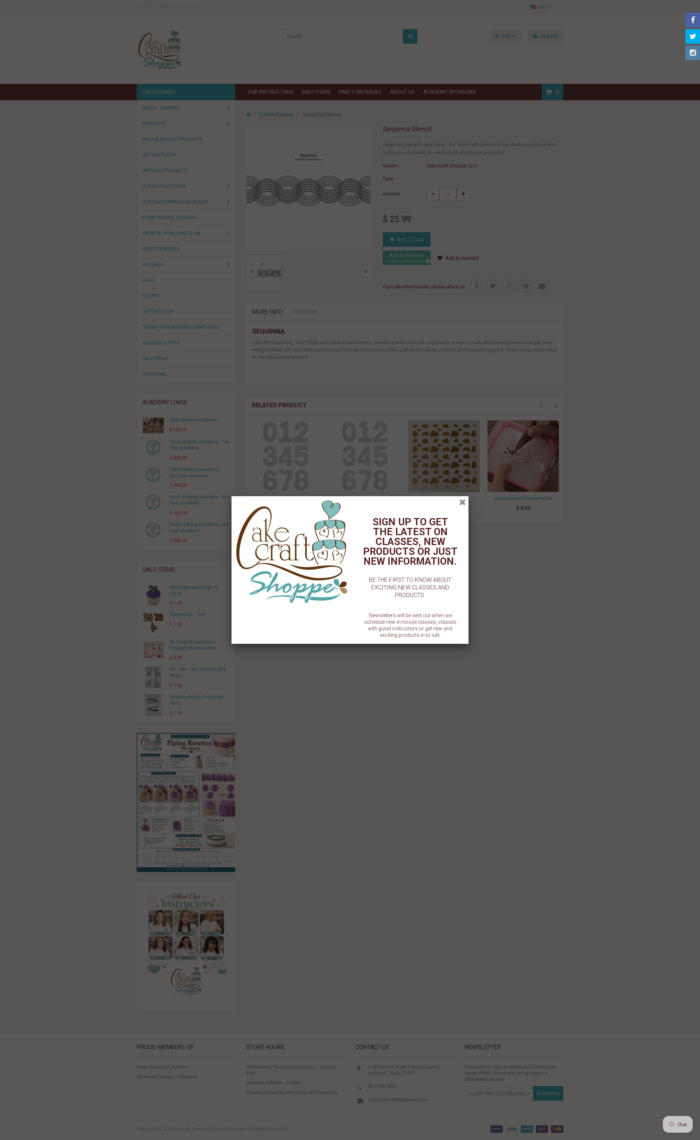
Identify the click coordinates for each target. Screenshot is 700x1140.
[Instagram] (692, 53)
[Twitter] (692, 36)
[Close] (462, 502)
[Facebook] (692, 20)
